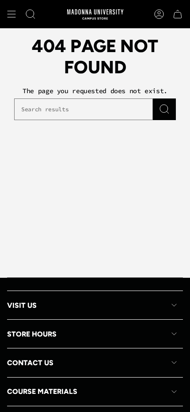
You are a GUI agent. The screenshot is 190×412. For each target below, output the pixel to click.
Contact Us (30, 363)
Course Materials (42, 391)
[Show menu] (11, 14)
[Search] (164, 109)
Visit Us (22, 305)
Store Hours (32, 334)
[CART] (177, 14)
